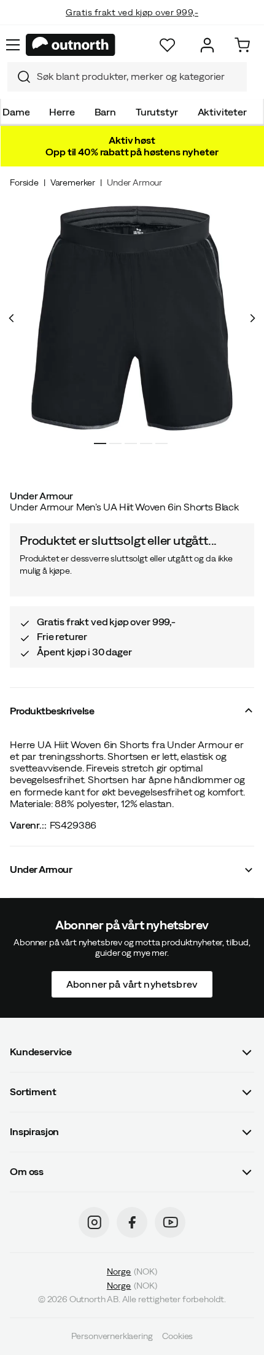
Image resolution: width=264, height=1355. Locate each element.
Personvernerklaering (112, 1336)
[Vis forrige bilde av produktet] (11, 318)
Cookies (177, 1336)
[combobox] (127, 77)
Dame (15, 111)
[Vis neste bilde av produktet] (252, 318)
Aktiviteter (222, 111)
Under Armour (134, 182)
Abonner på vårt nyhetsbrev (132, 984)
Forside (24, 182)
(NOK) (132, 1271)
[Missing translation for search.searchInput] (19, 76)
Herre (61, 111)
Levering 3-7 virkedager (132, 24)
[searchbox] (139, 76)
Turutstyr (157, 111)
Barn (105, 111)
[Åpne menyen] (13, 45)
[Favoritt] (167, 45)
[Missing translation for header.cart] (242, 45)
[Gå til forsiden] (70, 45)
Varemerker (72, 182)
